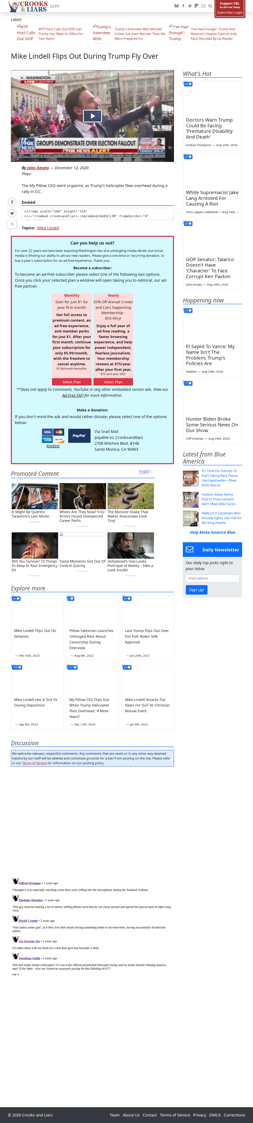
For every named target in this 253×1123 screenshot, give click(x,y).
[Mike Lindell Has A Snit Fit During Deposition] (37, 678)
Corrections (234, 1115)
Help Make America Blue (212, 532)
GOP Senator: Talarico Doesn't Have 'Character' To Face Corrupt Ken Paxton (210, 268)
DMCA (215, 1115)
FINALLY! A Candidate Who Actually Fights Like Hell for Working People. (222, 518)
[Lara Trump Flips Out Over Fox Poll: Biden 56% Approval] (148, 610)
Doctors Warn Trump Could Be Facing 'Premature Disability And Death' (209, 128)
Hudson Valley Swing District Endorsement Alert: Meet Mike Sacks (218, 499)
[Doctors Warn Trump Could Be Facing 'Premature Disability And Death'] (212, 97)
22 (186, 157)
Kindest (52, 446)
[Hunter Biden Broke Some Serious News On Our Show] (212, 396)
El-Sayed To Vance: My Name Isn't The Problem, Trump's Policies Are (210, 354)
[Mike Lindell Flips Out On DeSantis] (37, 610)
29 (186, 310)
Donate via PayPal (79, 436)
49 (125, 598)
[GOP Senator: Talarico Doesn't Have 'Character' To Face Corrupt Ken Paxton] (212, 237)
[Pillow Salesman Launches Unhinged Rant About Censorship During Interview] (92, 610)
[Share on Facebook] (12, 202)
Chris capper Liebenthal (202, 212)
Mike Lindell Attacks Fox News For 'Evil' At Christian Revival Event (147, 705)
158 (15, 667)
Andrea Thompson (198, 145)
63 (125, 667)
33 (186, 223)
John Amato (38, 167)
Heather (191, 371)
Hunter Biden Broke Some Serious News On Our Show (212, 425)
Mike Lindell (48, 227)
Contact (150, 1115)
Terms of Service (34, 763)
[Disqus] (92, 925)
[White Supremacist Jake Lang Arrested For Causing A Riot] (212, 170)
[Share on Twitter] (12, 213)
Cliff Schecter (195, 438)
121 (70, 667)
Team (115, 1115)
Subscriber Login (230, 12)
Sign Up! (196, 590)
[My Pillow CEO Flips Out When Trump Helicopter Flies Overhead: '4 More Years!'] (92, 678)
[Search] (210, 6)
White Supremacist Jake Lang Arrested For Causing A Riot (212, 198)
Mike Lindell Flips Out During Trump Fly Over (85, 56)
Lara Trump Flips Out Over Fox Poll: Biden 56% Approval (147, 636)
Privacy (199, 1115)
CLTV (54, 6)
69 (186, 84)
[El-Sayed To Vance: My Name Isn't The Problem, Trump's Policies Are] (212, 324)
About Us (131, 1115)
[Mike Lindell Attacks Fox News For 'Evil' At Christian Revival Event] (148, 678)
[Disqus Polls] (92, 821)
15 (186, 383)
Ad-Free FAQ (72, 395)
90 (14, 598)
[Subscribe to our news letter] (203, 6)
